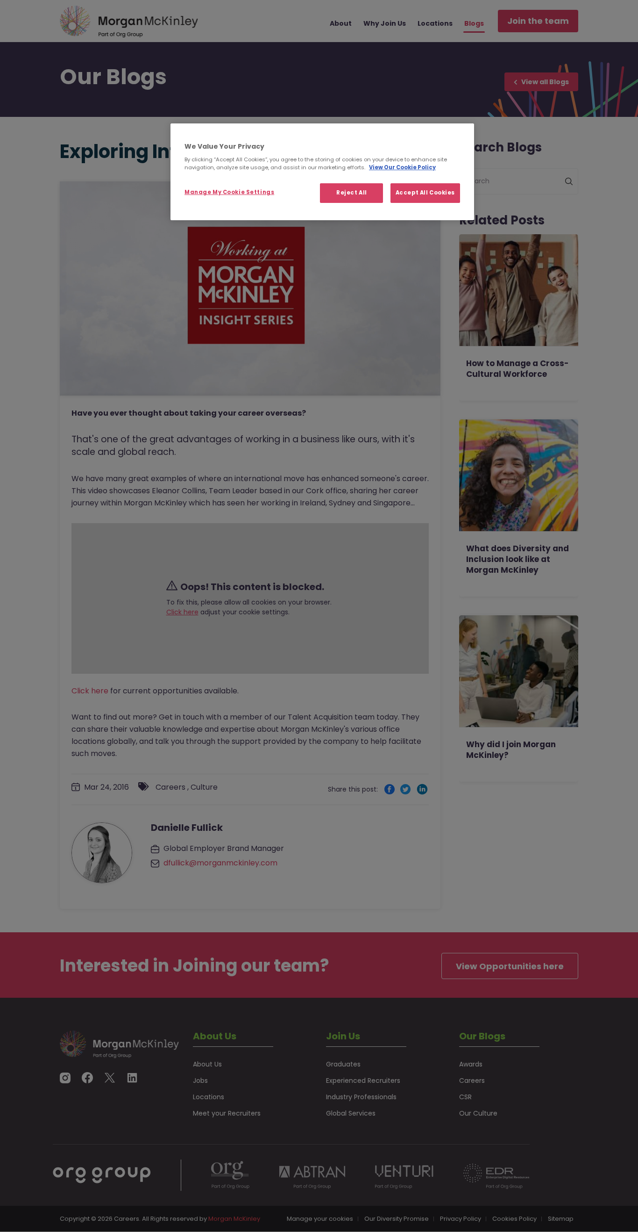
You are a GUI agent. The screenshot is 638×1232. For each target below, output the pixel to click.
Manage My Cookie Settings (229, 192)
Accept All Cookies (425, 192)
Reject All (351, 192)
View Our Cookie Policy (402, 167)
